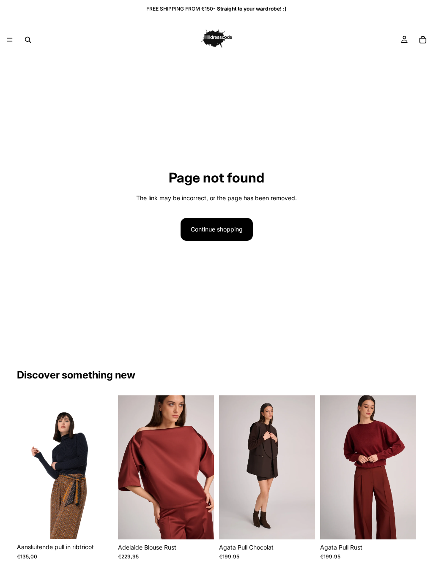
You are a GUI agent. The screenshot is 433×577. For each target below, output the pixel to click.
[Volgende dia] (103, 467)
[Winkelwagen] (423, 39)
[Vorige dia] (26, 467)
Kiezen (309, 526)
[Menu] (9, 39)
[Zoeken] (28, 39)
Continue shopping (217, 229)
